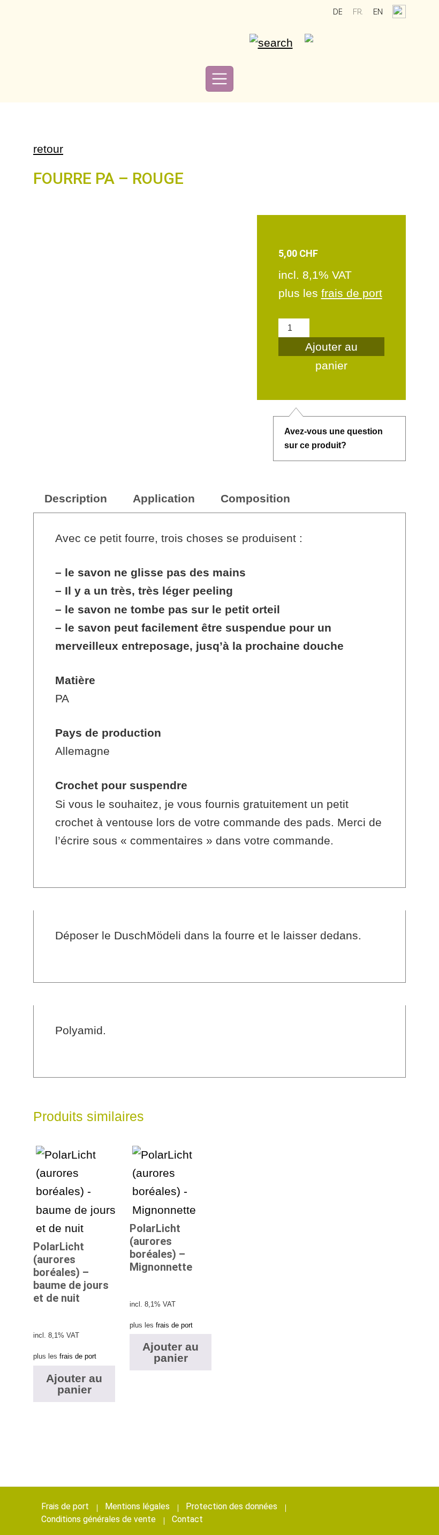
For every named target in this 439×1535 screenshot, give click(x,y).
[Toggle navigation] (219, 79)
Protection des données (231, 1506)
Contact (187, 1519)
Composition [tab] (255, 498)
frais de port (351, 293)
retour (48, 149)
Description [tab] (75, 498)
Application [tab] (164, 498)
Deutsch (338, 12)
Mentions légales (137, 1506)
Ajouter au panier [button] (74, 1384)
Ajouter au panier (331, 348)
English (378, 12)
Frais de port (65, 1506)
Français (357, 12)
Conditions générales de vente (98, 1519)
